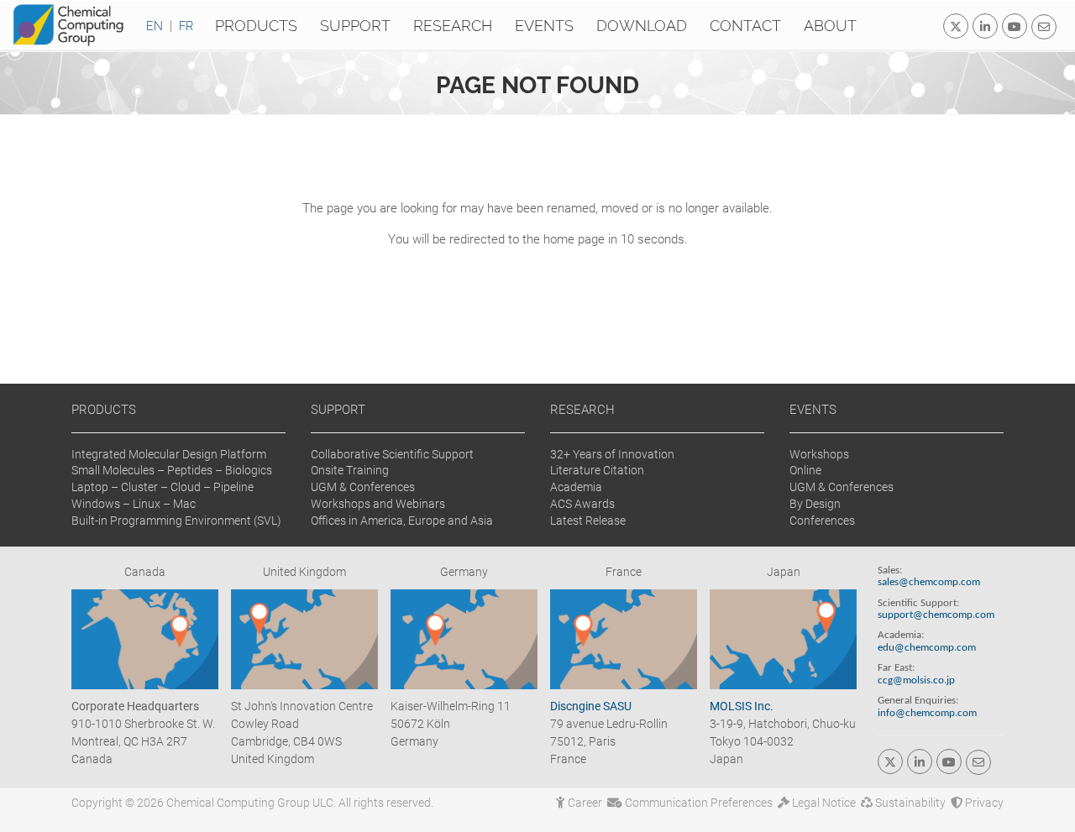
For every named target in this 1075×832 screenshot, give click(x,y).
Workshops (819, 454)
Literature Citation (597, 470)
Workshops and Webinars (378, 503)
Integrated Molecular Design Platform (168, 454)
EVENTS (812, 409)
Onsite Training (350, 470)
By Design (815, 503)
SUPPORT (338, 409)
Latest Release (588, 520)
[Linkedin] (985, 26)
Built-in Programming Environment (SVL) (176, 520)
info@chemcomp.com (927, 714)
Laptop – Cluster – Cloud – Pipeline (162, 487)
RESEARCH (582, 409)
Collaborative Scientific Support (392, 454)
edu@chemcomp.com (927, 648)
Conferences (822, 520)
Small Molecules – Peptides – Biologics (171, 470)
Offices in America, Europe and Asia (402, 520)
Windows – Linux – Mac (133, 503)
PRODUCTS (103, 409)
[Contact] (1044, 26)
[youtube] (1014, 26)
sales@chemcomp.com (929, 583)
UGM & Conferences (363, 487)
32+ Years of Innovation (612, 454)
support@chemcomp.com (936, 615)
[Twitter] (955, 26)
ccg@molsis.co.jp (916, 681)
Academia (576, 487)
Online (805, 470)
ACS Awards (582, 503)
